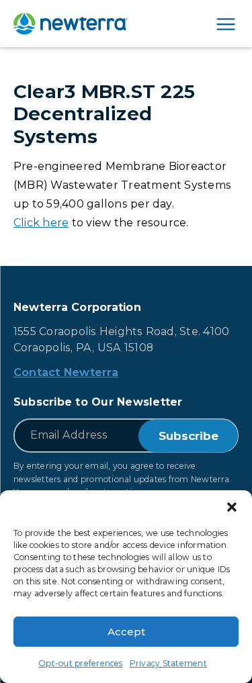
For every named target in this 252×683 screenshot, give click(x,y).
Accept (126, 631)
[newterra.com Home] (70, 23)
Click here (41, 222)
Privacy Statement (168, 663)
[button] (232, 507)
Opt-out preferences (80, 663)
